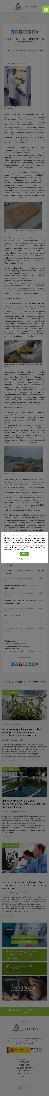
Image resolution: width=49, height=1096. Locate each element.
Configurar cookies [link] (24, 559)
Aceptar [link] (24, 554)
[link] (45, 9)
